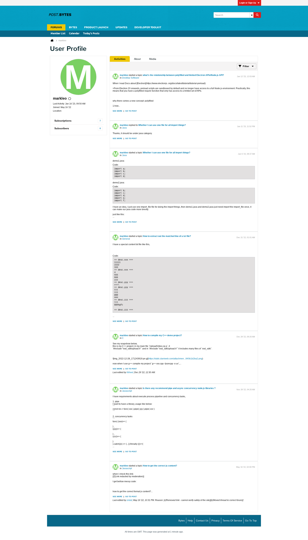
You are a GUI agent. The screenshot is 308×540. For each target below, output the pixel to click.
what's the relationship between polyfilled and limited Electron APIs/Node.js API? (183, 75)
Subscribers (61, 128)
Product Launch (96, 27)
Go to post (131, 111)
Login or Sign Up (247, 3)
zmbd (129, 500)
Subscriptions (62, 120)
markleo (124, 75)
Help (190, 520)
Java (124, 128)
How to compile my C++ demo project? (162, 335)
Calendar (74, 33)
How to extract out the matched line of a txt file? (167, 236)
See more (117, 111)
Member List (58, 33)
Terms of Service (232, 520)
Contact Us (202, 520)
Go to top (251, 520)
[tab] (120, 59)
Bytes (181, 520)
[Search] (257, 15)
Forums (56, 27)
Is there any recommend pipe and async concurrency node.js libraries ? (179, 388)
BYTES (73, 27)
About (137, 58)
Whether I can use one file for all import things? (162, 125)
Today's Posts (91, 33)
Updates (121, 27)
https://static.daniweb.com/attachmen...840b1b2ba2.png (175, 358)
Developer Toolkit (147, 27)
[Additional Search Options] (252, 15)
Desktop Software (130, 78)
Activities (119, 58)
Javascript (127, 391)
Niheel (130, 372)
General (126, 239)
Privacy (215, 520)
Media (152, 58)
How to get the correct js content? (160, 465)
